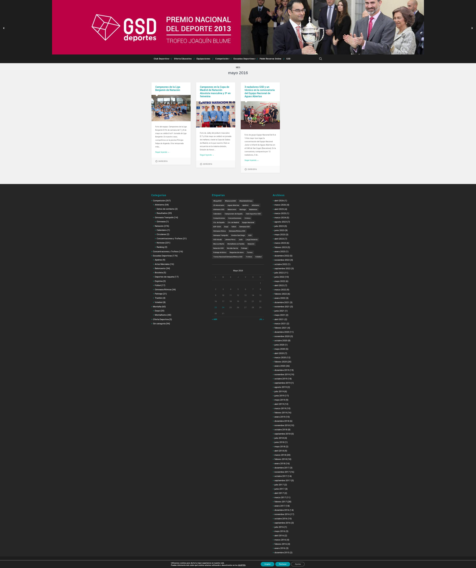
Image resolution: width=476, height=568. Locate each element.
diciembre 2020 (281, 332)
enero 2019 (279, 417)
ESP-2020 (217, 227)
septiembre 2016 (282, 523)
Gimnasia (161, 221)
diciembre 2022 (281, 255)
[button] (4, 28)
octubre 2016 (280, 518)
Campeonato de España (233, 214)
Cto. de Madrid (233, 222)
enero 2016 (279, 548)
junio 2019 (279, 395)
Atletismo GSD (218, 209)
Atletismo (159, 204)
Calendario (162, 230)
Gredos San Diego (238, 235)
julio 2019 (279, 391)
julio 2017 (279, 484)
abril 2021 (279, 319)
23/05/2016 (207, 164)
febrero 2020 (280, 361)
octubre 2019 (280, 378)
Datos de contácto (165, 209)
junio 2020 (279, 344)
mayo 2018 (279, 446)
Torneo (250, 252)
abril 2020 (279, 353)
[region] (238, 28)
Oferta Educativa (183, 59)
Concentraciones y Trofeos (169, 238)
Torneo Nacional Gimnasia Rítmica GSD (227, 257)
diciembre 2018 (281, 421)
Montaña (157, 306)
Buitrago (243, 209)
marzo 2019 (280, 408)
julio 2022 (279, 272)
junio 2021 (279, 311)
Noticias (161, 242)
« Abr (214, 319)
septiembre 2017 (282, 480)
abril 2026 (279, 200)
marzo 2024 (280, 217)
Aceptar (267, 564)
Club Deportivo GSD (253, 214)
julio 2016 (279, 527)
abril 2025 (279, 209)
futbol (234, 227)
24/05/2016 (162, 161)
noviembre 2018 (282, 425)
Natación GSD (218, 248)
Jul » (261, 319)
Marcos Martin (218, 244)
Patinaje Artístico (219, 252)
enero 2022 (279, 298)
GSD (288, 59)
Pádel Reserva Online (270, 59)
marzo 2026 (280, 205)
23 (216, 307)
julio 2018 (279, 438)
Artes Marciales (162, 264)
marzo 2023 (280, 243)
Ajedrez (158, 260)
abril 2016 (279, 535)
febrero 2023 (280, 247)
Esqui (157, 310)
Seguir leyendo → (162, 152)
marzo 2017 (280, 497)
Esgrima (159, 281)
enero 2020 (279, 366)
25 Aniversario (218, 205)
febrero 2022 (280, 294)
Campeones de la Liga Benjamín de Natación (167, 88)
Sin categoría (159, 323)
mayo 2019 (279, 400)
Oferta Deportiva (161, 319)
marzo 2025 (280, 213)
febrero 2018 (280, 459)
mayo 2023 (279, 234)
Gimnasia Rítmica (163, 289)
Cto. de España (218, 222)
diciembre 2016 (281, 510)
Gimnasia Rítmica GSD (237, 231)
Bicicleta (159, 272)
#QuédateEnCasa (245, 201)
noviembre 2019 (282, 374)
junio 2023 (279, 230)
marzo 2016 (280, 540)
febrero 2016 (280, 544)
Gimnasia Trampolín (164, 217)
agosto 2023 (280, 222)
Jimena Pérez (230, 239)
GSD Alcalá (217, 239)
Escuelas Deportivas (244, 59)
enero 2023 (279, 251)
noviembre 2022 (282, 260)
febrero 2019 (280, 412)
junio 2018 (279, 442)
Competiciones (219, 218)
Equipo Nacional (248, 222)
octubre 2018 (280, 429)
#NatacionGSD (230, 201)
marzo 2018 (280, 455)
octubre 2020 (280, 340)
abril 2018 (279, 450)
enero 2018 (279, 463)
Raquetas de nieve (237, 252)
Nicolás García (232, 248)
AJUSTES (241, 565)
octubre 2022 (280, 264)
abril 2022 (279, 285)
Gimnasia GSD (244, 227)
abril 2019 (279, 404)
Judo (241, 239)
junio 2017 (279, 489)
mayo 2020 (279, 349)
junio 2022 (279, 277)
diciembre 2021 (281, 302)
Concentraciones (234, 218)
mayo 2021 (279, 315)
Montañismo (161, 315)
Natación (159, 226)
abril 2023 (279, 239)
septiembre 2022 (282, 268)
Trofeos (249, 257)
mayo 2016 (279, 531)
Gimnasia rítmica (219, 231)
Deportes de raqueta (164, 277)
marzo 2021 (280, 323)
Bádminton (253, 209)
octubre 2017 (280, 476)
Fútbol (158, 285)
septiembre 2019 (282, 383)
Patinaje (158, 293)
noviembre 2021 (282, 306)
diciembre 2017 (281, 467)
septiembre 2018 (282, 434)
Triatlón (158, 298)
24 (223, 307)
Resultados (162, 213)
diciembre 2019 (281, 370)
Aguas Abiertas (233, 205)
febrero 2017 (280, 501)
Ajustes (298, 564)
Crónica (247, 218)
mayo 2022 (279, 281)
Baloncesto (160, 268)
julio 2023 (279, 226)
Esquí (226, 227)
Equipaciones (203, 59)
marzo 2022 (280, 289)
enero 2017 (279, 506)
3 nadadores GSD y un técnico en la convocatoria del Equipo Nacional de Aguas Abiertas (260, 91)
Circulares (161, 234)
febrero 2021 (280, 328)
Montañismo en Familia (235, 244)
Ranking (160, 247)
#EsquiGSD (217, 201)
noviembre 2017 (282, 472)
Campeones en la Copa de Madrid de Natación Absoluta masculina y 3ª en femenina (215, 91)
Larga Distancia (251, 239)
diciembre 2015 (281, 552)
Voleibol (158, 302)
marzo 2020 (280, 357)
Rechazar (282, 564)
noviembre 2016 (282, 514)
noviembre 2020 (282, 336)
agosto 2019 (280, 387)
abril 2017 (279, 493)
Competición (222, 59)
